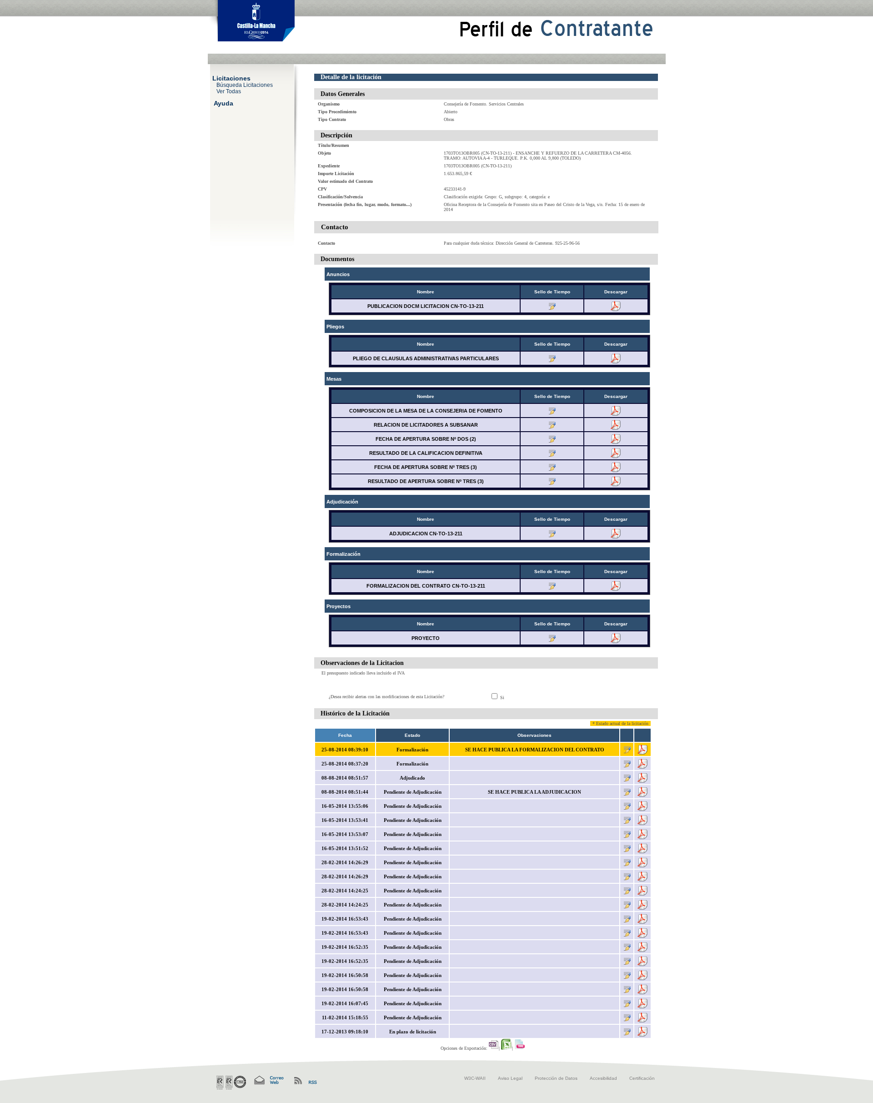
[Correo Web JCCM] (268, 1080)
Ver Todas (228, 91)
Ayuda (223, 102)
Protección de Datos (556, 1078)
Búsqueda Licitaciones (244, 84)
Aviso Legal (510, 1078)
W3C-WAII (475, 1078)
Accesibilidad (603, 1078)
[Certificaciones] (231, 1082)
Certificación (642, 1078)
